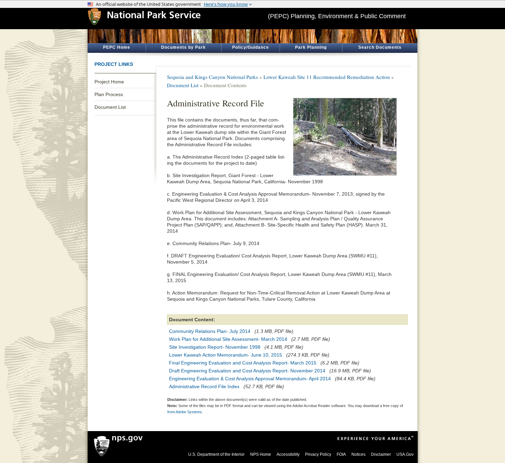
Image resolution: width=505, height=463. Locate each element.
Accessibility (288, 454)
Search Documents (380, 47)
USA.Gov (405, 454)
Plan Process (108, 94)
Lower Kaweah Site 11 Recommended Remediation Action (326, 76)
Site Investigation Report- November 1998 (214, 347)
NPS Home (260, 454)
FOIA (341, 454)
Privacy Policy (318, 454)
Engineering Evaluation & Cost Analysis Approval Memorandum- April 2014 (250, 378)
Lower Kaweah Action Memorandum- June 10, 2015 (225, 355)
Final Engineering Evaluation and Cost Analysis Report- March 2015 (242, 363)
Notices (358, 454)
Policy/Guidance (250, 47)
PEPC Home (116, 47)
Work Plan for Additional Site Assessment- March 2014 (228, 339)
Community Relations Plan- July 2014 (209, 331)
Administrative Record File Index (204, 386)
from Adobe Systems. (185, 412)
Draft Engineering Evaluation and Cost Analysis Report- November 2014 (247, 370)
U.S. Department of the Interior (216, 454)
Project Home (109, 81)
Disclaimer (381, 454)
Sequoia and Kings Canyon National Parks (212, 76)
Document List (110, 107)
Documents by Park (183, 47)
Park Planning (311, 47)
